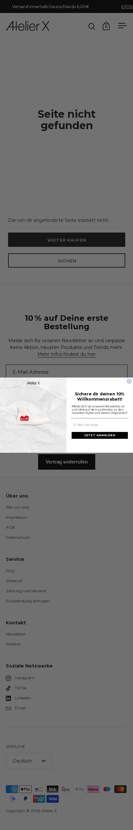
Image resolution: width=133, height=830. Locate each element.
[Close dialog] (129, 381)
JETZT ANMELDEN (99, 435)
